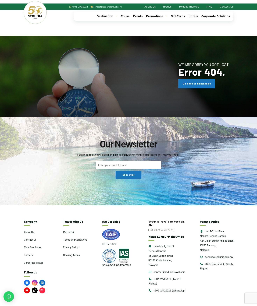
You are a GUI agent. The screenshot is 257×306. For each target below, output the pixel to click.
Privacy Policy (70, 247)
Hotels (193, 16)
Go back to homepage (197, 83)
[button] (8, 296)
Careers (28, 254)
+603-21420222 (80, 6)
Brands (167, 6)
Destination (105, 16)
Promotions (154, 16)
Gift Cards (178, 16)
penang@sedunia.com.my (218, 256)
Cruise (125, 16)
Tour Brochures (32, 247)
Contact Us (226, 6)
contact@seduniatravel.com (107, 6)
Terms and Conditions (75, 239)
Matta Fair (69, 232)
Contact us (30, 239)
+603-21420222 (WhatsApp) (169, 290)
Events (138, 16)
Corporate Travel (33, 262)
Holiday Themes (189, 6)
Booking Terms (71, 254)
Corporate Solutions (215, 16)
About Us (150, 6)
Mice (209, 6)
